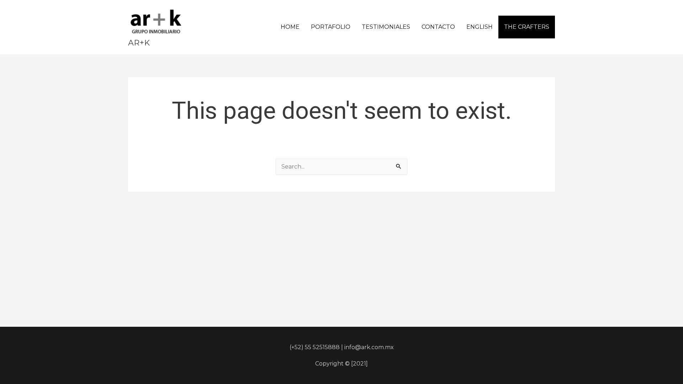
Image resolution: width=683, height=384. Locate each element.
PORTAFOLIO (330, 26)
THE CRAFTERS (526, 26)
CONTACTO (438, 26)
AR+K (139, 43)
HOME (290, 26)
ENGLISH (479, 26)
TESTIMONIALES (386, 26)
